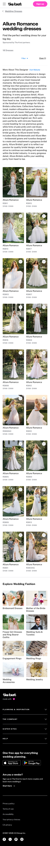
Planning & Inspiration (16, 709)
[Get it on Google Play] (32, 762)
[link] (4, 839)
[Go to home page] (10, 695)
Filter (23, 58)
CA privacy (7, 825)
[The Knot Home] (15, 4)
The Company (10, 719)
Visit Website (34, 70)
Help (5, 739)
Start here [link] (7, 786)
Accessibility (8, 814)
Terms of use (8, 809)
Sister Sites (10, 729)
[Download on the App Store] (12, 762)
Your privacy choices (11, 819)
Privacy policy (8, 803)
